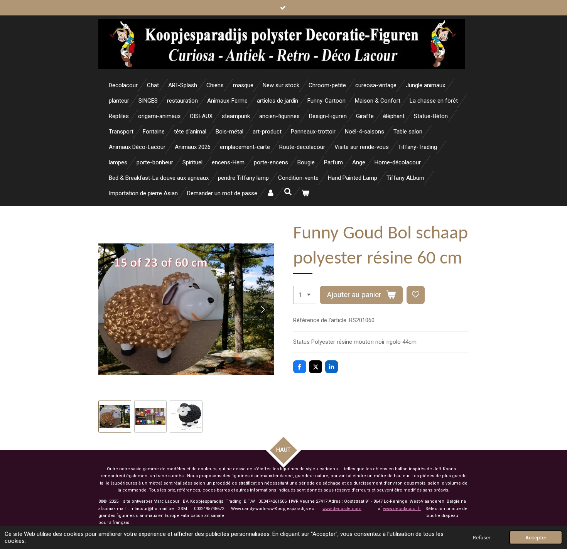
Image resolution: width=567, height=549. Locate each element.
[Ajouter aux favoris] (416, 295)
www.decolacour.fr (402, 508)
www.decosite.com (341, 508)
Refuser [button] (481, 537)
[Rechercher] (288, 192)
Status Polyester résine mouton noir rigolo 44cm (355, 341)
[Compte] (270, 193)
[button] (114, 416)
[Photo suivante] (262, 309)
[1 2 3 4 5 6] (304, 295)
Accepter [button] (535, 537)
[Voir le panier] (305, 193)
